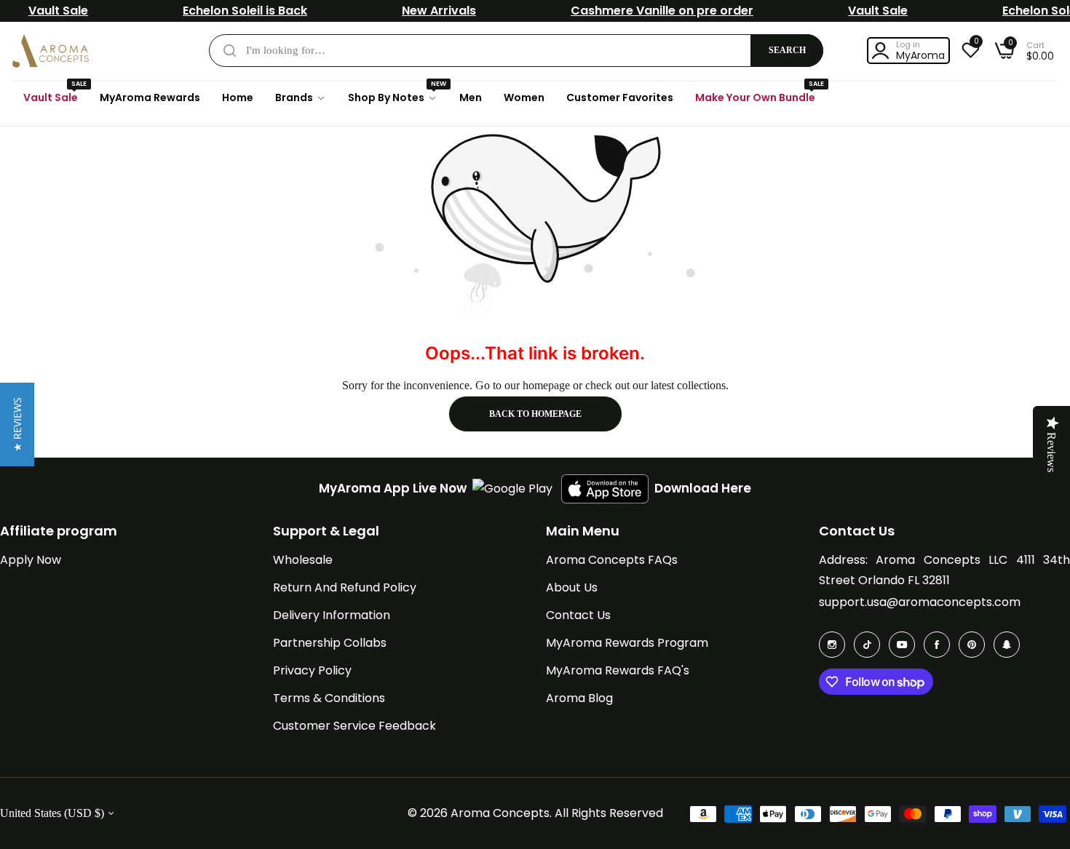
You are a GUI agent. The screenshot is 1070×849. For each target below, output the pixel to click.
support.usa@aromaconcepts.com (920, 602)
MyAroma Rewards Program (627, 642)
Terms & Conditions (329, 698)
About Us (572, 587)
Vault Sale (58, 10)
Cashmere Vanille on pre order (662, 10)
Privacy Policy (312, 670)
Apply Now (30, 559)
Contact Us (578, 615)
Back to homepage (535, 414)
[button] (17, 424)
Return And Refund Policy (344, 587)
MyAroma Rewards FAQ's (617, 670)
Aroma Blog (579, 698)
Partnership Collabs (330, 642)
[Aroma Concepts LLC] (50, 51)
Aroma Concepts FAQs (612, 559)
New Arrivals (439, 10)
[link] (300, 97)
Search (787, 50)
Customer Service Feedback (354, 725)
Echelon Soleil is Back (245, 10)
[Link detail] (832, 644)
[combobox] (516, 50)
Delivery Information (331, 615)
